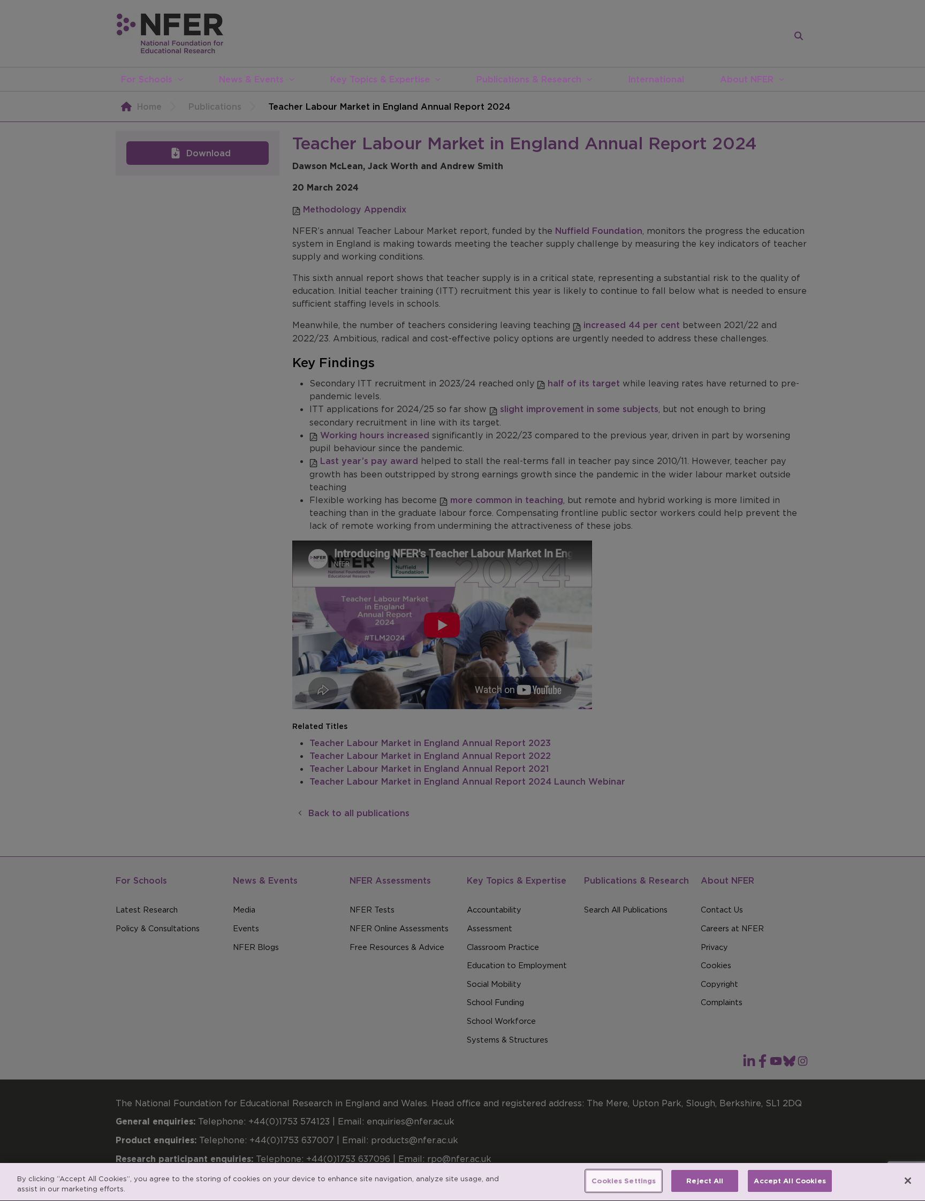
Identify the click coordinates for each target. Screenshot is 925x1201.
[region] (462, 1182)
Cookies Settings (624, 1180)
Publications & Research (528, 79)
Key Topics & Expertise (380, 79)
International (656, 79)
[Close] (908, 1180)
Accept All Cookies (789, 1180)
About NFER (747, 79)
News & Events (251, 79)
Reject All (704, 1180)
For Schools (146, 79)
